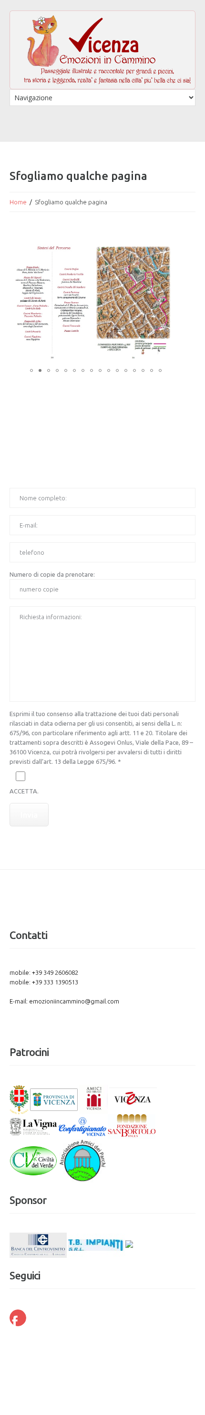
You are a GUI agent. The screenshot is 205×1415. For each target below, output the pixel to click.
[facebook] (18, 1317)
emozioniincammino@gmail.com (74, 1001)
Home (18, 202)
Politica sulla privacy (145, 1352)
